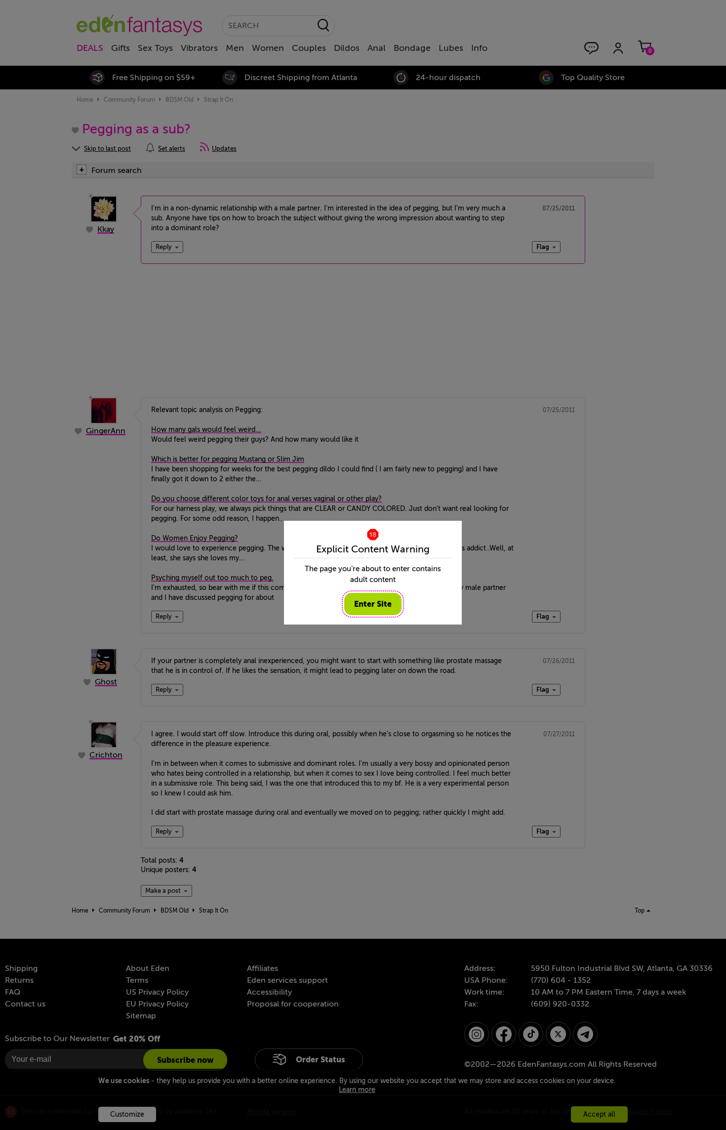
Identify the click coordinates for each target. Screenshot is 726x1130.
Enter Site (373, 604)
